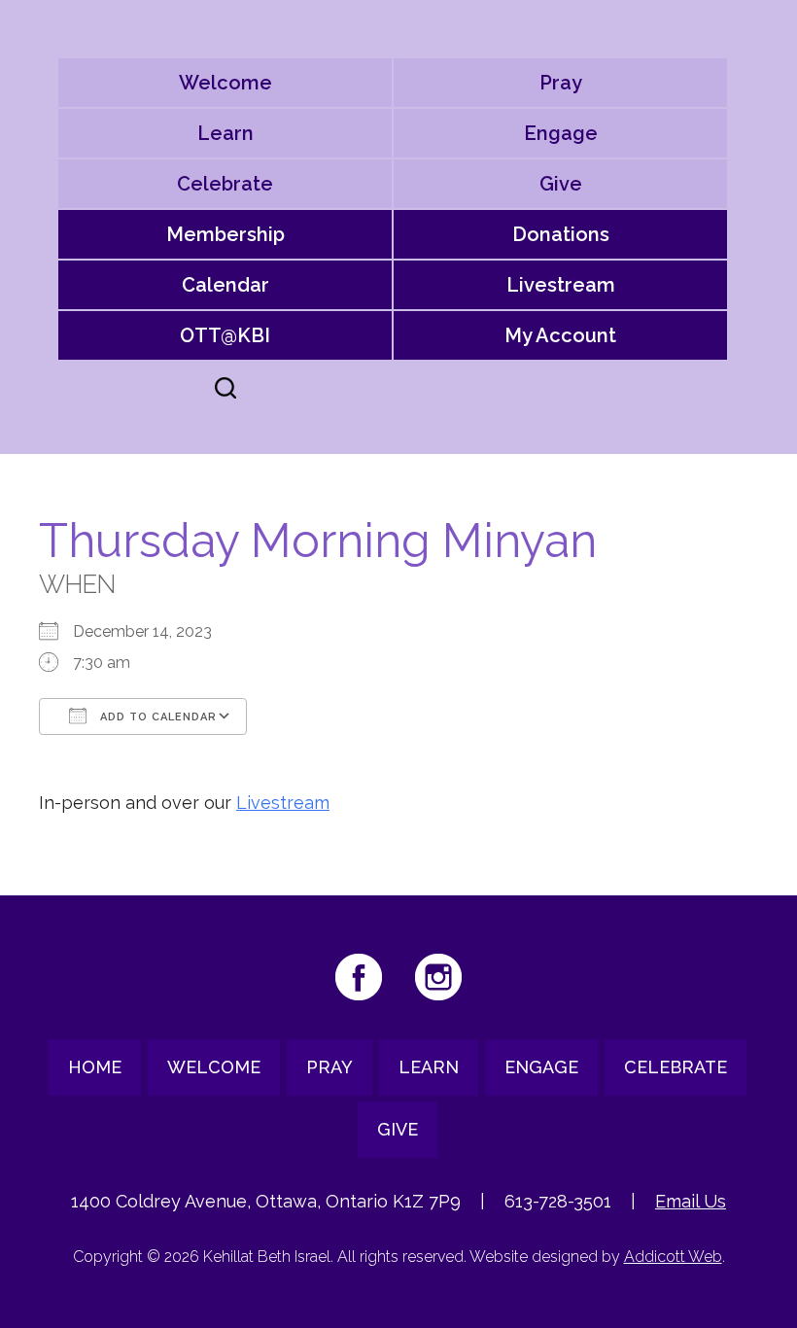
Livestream (560, 285)
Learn (225, 133)
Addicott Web (673, 1256)
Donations (560, 234)
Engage (561, 133)
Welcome (225, 82)
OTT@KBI (225, 335)
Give (560, 183)
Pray (560, 82)
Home (94, 1067)
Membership (225, 234)
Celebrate (225, 183)
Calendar (225, 285)
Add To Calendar (156, 717)
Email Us (690, 1201)
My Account (560, 335)
